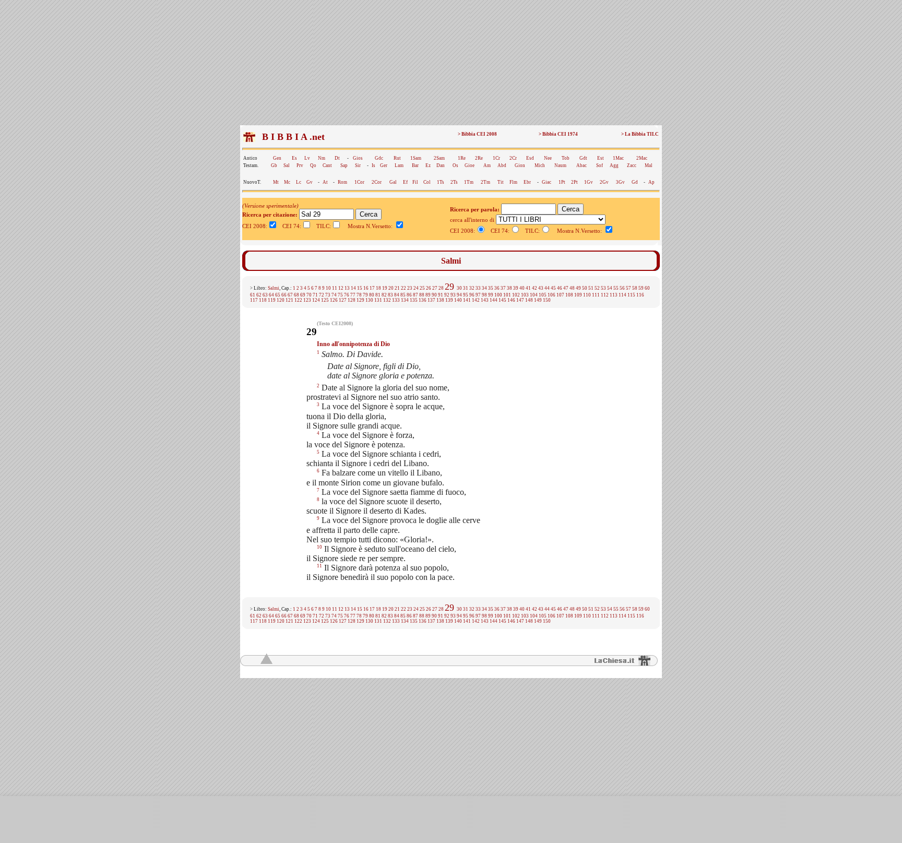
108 (569, 295)
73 (327, 295)
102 (516, 295)
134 (405, 300)
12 (340, 288)
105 (543, 295)
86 (409, 295)
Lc (298, 182)
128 (351, 300)
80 (371, 295)
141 (467, 300)
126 (334, 300)
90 (434, 295)
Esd (530, 158)
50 (584, 288)
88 (421, 295)
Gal (393, 182)
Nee (548, 158)
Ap (651, 182)
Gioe (469, 165)
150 (547, 300)
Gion (520, 165)
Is (373, 165)
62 (259, 295)
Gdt (583, 158)
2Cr (513, 158)
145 (502, 300)
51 (591, 288)
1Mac (618, 158)
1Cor (359, 182)
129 (360, 300)
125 (325, 300)
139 (449, 300)
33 (478, 288)
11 (334, 288)
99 (490, 295)
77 (352, 295)
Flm (513, 182)
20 (391, 288)
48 (572, 288)
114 (622, 295)
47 (565, 288)
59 (641, 288)
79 (365, 295)
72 (321, 295)
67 (290, 295)
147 (520, 300)
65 (277, 295)
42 (534, 288)
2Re (479, 158)
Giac (546, 182)
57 (628, 288)
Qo (313, 165)
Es (294, 158)
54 (609, 288)
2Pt (574, 182)
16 (366, 288)
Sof (599, 165)
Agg (614, 165)
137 (431, 300)
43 (540, 288)
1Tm (468, 182)
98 (484, 295)
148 (529, 300)
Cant (327, 165)
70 (309, 295)
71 (315, 295)
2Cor (377, 182)
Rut (397, 158)
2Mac (641, 158)
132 (387, 300)
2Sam (439, 158)
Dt (337, 158)
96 (471, 295)
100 (498, 295)
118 (263, 300)
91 (440, 295)
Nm (321, 158)
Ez (428, 165)
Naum (560, 165)
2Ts (454, 182)
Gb (274, 165)
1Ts (440, 182)
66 (284, 295)
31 (465, 288)
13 (347, 288)
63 (265, 295)
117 (254, 300)
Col (427, 182)
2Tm (485, 182)
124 (316, 300)
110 (587, 295)
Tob (565, 158)
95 (465, 295)
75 (340, 295)
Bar (415, 165)
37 (503, 288)
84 (396, 295)
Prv (299, 165)
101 (507, 295)
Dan (440, 165)
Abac (581, 165)
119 (272, 300)
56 (622, 288)
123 (307, 300)
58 (634, 288)
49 (578, 288)
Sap (344, 165)
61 (252, 295)
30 (459, 288)
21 (397, 288)
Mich (540, 165)
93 (453, 295)
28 (441, 288)
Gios (358, 158)
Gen (277, 158)
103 (525, 295)
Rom (342, 182)
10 (328, 288)
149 (538, 300)
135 (414, 300)
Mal (648, 165)
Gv (309, 182)
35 (490, 288)
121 (289, 300)
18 (378, 288)
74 (334, 295)
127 (343, 300)
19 (384, 288)
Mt (276, 182)
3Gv (620, 182)
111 (596, 295)
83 (390, 295)
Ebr (527, 182)
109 (578, 295)
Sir (358, 165)
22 (403, 288)
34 (484, 288)
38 (509, 288)
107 (560, 295)
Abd (501, 165)
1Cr (496, 158)
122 (298, 300)
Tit (500, 182)
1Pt (562, 182)
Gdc (379, 158)
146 (511, 300)
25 (422, 288)
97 (478, 295)
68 (296, 295)
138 (440, 300)
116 (640, 295)
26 (428, 288)
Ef (405, 182)
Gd (635, 182)
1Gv (588, 182)
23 (409, 288)
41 (528, 288)
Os (455, 165)
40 (522, 288)
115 (631, 295)
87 (415, 295)
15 (359, 288)
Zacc (631, 165)
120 (280, 300)
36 (497, 288)
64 (271, 295)
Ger (383, 165)
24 (416, 288)
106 (551, 295)
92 (446, 295)
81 (378, 295)
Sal (286, 165)
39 (515, 288)
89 (428, 295)
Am (487, 165)
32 (471, 288)
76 (346, 295)
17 (372, 288)
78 (359, 295)
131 (378, 300)
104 (534, 295)
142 (476, 300)
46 (559, 288)
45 (553, 288)
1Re (462, 158)
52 (597, 288)
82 (384, 295)
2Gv (604, 182)
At (325, 182)
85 (403, 295)
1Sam (415, 158)
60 (647, 288)
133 (396, 300)
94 (459, 295)
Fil (415, 182)
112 (605, 295)
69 (302, 295)
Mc (287, 182)
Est (600, 158)
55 (616, 288)
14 (353, 288)
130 (369, 300)
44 (547, 288)
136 (422, 300)
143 (485, 300)
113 (614, 295)
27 (434, 288)
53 (603, 288)
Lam (399, 165)
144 (493, 300)
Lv (307, 158)
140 (458, 300)
